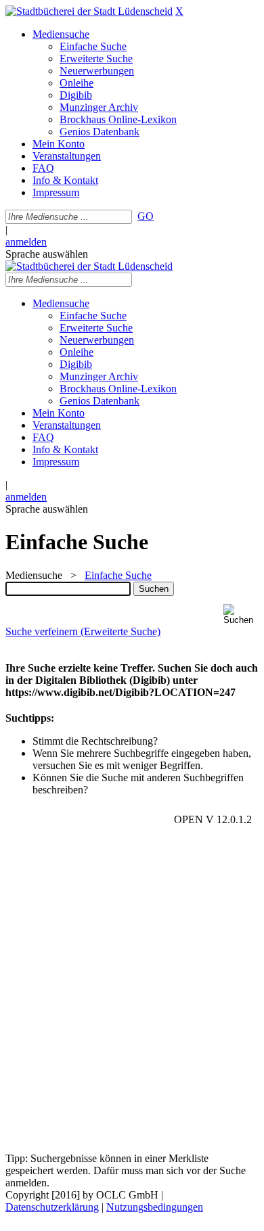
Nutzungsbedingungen (154, 1207)
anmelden (26, 242)
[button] (241, 614)
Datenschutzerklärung (52, 1207)
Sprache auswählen (46, 254)
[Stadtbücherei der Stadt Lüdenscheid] (89, 11)
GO (145, 216)
